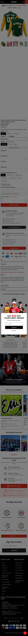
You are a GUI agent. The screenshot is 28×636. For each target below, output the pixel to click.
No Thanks (14, 330)
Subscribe (14, 327)
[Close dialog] (25, 303)
